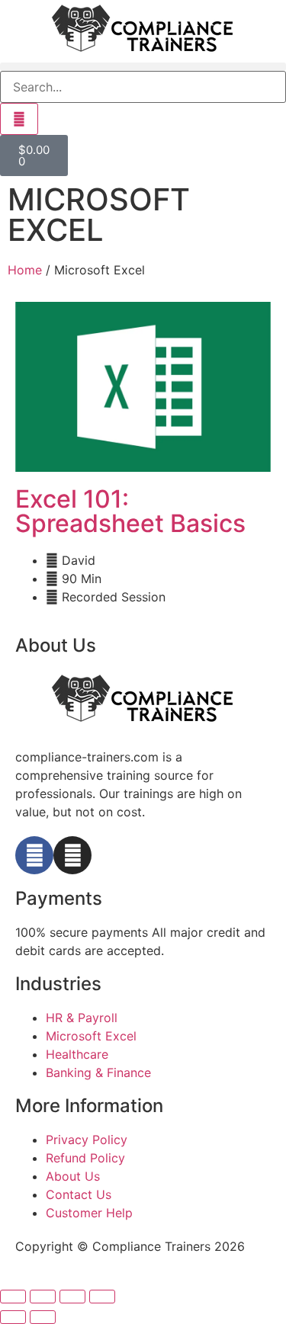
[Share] (72, 1296)
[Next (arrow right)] (43, 1317)
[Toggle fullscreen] (43, 1296)
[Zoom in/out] (13, 1296)
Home (25, 269)
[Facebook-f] (34, 855)
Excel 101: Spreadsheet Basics (130, 511)
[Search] (19, 119)
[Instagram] (72, 855)
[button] (143, 67)
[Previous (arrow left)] (13, 1317)
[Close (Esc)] (102, 1296)
